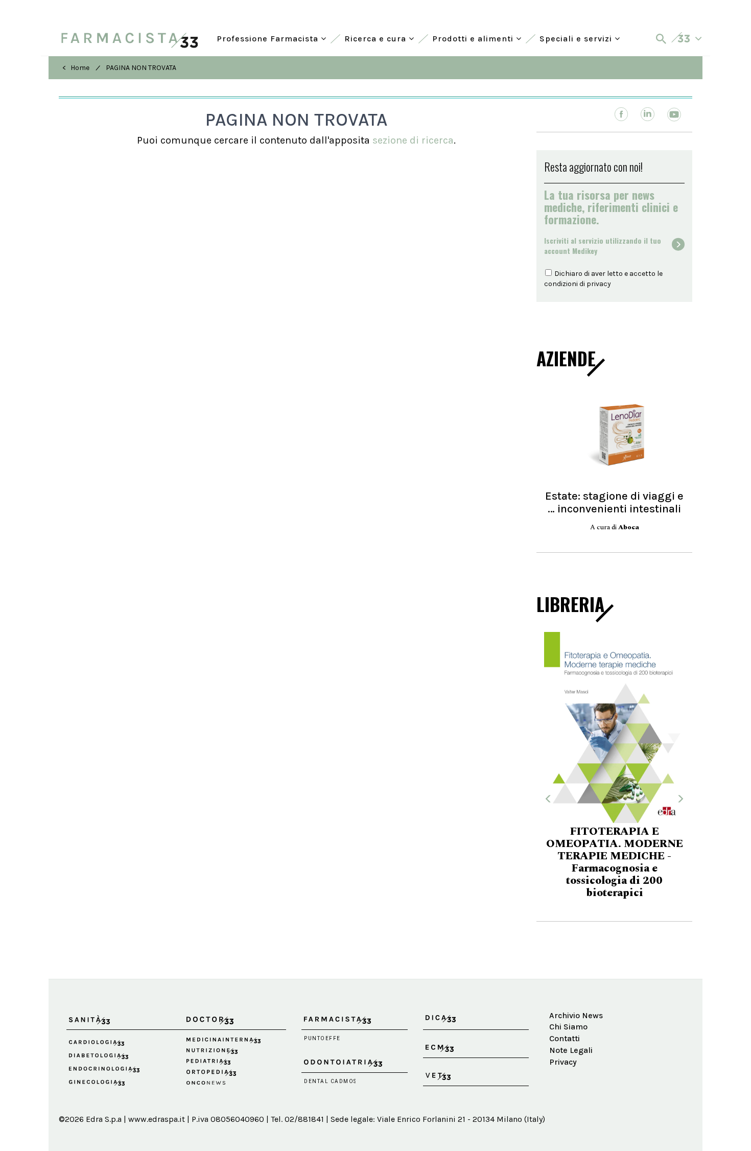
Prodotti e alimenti (474, 37)
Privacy (563, 1062)
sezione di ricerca (413, 140)
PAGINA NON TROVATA (141, 67)
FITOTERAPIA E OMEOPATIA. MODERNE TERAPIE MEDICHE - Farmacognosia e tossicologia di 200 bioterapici (614, 862)
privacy (598, 283)
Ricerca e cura (376, 37)
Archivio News (576, 1015)
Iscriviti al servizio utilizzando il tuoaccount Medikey (602, 246)
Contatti (564, 1038)
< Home (75, 67)
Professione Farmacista (269, 37)
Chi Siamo (568, 1026)
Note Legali (571, 1050)
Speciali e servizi (577, 37)
